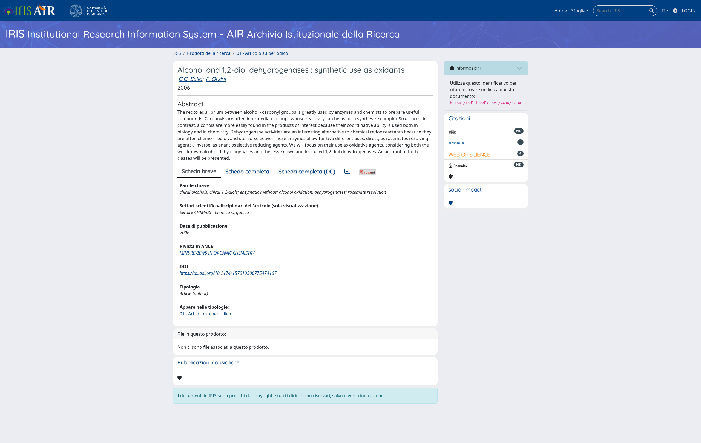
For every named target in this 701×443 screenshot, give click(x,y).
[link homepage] (32, 10)
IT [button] (663, 11)
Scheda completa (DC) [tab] (306, 171)
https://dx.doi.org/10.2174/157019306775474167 (228, 273)
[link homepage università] (88, 10)
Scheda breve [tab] (199, 171)
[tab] (347, 171)
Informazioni (467, 68)
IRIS (177, 53)
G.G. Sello (190, 78)
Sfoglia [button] (578, 11)
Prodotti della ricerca (209, 53)
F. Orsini (216, 78)
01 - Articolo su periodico (262, 53)
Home (560, 11)
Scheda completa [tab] (247, 171)
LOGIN (689, 11)
